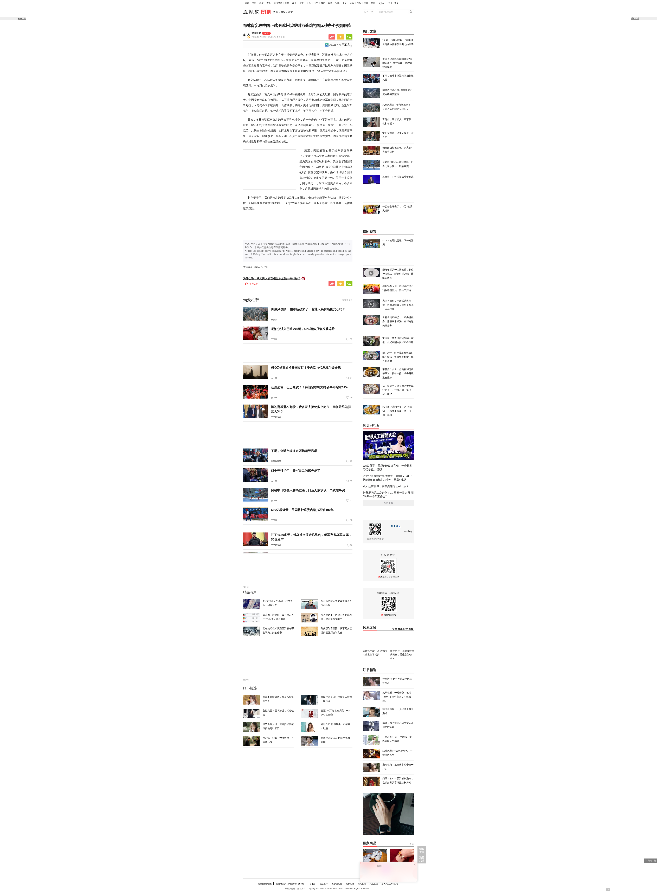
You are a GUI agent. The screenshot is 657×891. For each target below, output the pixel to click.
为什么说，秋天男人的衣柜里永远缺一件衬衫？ (271, 278)
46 (351, 480)
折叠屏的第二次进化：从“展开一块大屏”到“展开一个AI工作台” (388, 494)
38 (351, 520)
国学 (366, 3)
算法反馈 (348, 300)
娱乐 (294, 3)
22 (351, 461)
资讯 (254, 3)
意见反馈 (362, 883)
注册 (390, 3)
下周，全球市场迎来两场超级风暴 (294, 451)
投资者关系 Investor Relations (290, 883)
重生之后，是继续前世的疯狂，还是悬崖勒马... (402, 654)
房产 (323, 3)
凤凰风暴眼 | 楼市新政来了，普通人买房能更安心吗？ (308, 309)
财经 (287, 3)
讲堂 (394, 629)
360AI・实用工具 (339, 44)
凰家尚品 (369, 843)
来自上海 (268, 37)
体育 (301, 3)
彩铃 (405, 629)
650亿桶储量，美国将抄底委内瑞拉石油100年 (302, 510)
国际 (283, 12)
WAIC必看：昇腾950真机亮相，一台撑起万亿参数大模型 (387, 467)
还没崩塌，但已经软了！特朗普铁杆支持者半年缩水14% (309, 387)
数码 (373, 3)
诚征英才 (324, 883)
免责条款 (350, 883)
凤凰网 (394, 526)
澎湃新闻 (256, 33)
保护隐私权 (337, 883)
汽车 (316, 3)
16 (351, 397)
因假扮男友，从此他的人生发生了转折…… (375, 652)
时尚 (309, 3)
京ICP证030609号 (390, 883)
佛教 (359, 3)
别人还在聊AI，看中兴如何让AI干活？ (386, 486)
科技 (330, 3)
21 (351, 500)
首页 (247, 3)
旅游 (352, 3)
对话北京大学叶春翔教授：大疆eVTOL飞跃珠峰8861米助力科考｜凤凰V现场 (387, 478)
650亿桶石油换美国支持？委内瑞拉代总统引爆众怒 (306, 367)
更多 (381, 3)
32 (351, 339)
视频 (261, 3)
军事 (337, 3)
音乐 (400, 629)
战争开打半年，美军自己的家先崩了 (295, 470)
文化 (345, 3)
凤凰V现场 (371, 426)
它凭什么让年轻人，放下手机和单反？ (396, 121)
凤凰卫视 (278, 3)
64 (351, 377)
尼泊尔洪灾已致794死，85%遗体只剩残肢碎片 (303, 329)
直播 (269, 3)
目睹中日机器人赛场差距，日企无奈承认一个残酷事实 (308, 490)
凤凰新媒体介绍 (265, 883)
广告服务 (312, 883)
